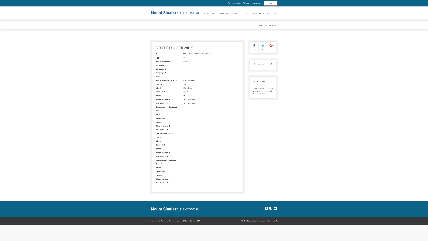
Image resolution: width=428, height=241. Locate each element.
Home (206, 13)
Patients (235, 13)
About (214, 13)
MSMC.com (256, 13)
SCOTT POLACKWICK (174, 47)
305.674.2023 (235, 3)
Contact (246, 13)
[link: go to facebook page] (270, 208)
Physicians (224, 13)
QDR (274, 13)
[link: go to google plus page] (275, 208)
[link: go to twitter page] (266, 208)
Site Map (267, 13)
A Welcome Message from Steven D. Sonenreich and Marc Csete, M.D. (262, 91)
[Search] (271, 64)
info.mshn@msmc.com (254, 3)
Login (271, 3)
